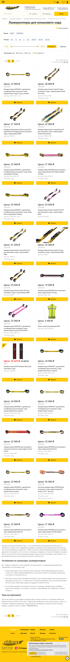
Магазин (42, 629)
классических (42, 588)
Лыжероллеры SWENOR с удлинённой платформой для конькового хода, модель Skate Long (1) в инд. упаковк (17, 91)
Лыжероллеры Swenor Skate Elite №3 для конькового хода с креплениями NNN (17, 252)
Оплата (32, 633)
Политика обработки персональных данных (41, 650)
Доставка (24, 633)
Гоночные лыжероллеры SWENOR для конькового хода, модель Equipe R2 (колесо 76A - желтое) (51, 489)
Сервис (51, 629)
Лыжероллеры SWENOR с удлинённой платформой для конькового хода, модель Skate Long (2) (51, 409)
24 (62, 62)
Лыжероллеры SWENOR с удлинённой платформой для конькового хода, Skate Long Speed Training (18, 172)
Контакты (52, 633)
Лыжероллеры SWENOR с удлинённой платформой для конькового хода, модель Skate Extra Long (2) (17, 409)
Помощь (42, 633)
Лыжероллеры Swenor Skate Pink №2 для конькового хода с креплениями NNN (51, 212)
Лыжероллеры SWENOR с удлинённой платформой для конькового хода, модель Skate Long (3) (17, 489)
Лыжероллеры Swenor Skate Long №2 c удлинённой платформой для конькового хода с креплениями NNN (18, 132)
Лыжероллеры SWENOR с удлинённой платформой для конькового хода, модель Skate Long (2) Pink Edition (17, 328)
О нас (13, 633)
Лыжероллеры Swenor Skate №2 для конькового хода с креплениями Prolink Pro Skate (51, 91)
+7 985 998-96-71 (30, 8)
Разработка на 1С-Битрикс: (14, 652)
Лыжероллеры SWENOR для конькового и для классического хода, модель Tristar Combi (18, 449)
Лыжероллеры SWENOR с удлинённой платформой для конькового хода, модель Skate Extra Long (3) (51, 369)
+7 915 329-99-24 (62, 9)
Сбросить (63, 46)
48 (64, 62)
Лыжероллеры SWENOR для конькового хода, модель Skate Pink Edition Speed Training (52, 172)
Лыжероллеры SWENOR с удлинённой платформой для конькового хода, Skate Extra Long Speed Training (18, 212)
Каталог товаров (15, 18)
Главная (4, 18)
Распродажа (25, 629)
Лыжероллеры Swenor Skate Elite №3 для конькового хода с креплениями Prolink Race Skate (51, 132)
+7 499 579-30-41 (48, 9)
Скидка (32, 629)
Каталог (13, 629)
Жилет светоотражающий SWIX (49, 326)
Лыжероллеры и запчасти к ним (35, 18)
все (67, 62)
